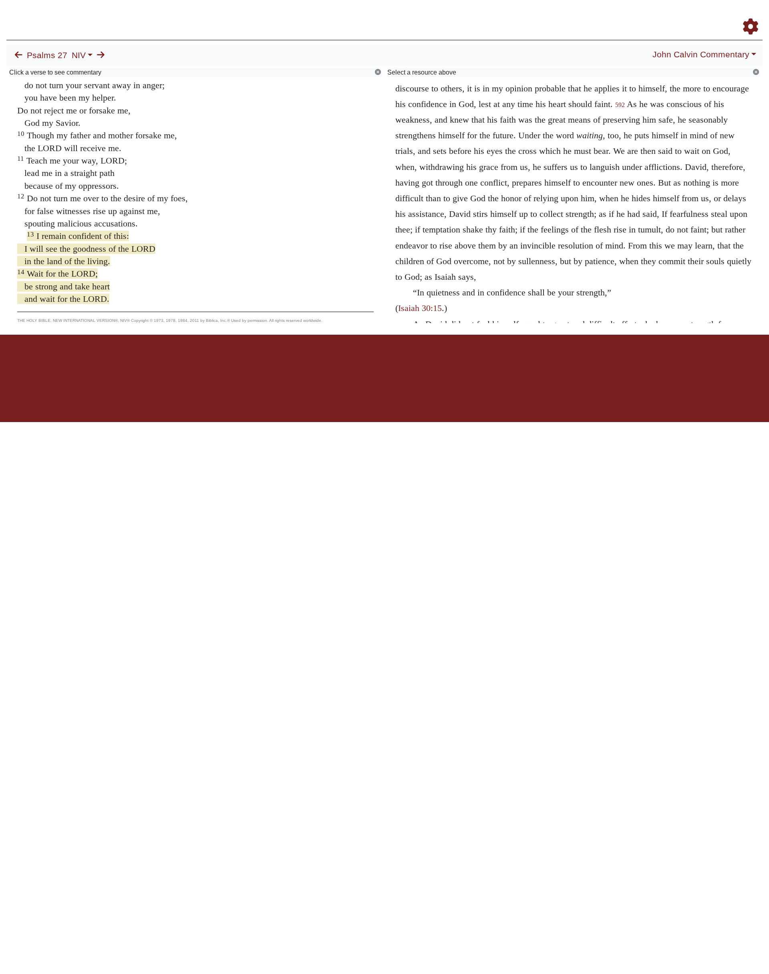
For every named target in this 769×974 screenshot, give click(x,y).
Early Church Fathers (555, 15)
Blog (656, 15)
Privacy (420, 362)
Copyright (401, 362)
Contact (438, 362)
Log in (318, 362)
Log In (719, 15)
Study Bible (686, 15)
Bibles (368, 362)
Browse (502, 15)
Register (747, 15)
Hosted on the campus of (344, 398)
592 (620, 104)
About (383, 362)
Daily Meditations (617, 15)
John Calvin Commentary (700, 54)
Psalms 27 (47, 55)
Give (453, 362)
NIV (79, 55)
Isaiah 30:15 (420, 308)
